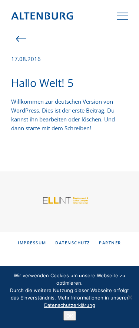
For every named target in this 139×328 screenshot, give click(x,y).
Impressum (32, 242)
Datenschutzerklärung (69, 305)
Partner (110, 242)
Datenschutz (72, 242)
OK (69, 316)
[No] (129, 297)
